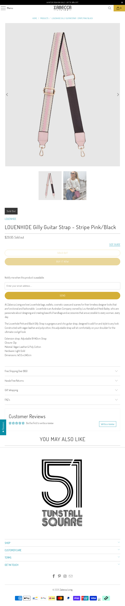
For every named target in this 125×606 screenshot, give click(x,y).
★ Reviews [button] (3, 427)
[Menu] (1, 8)
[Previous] (7, 94)
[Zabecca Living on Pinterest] (59, 576)
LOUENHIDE (10, 218)
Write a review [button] (107, 424)
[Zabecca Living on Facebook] (53, 576)
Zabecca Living (66, 589)
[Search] (110, 8)
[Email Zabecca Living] (70, 576)
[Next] (117, 94)
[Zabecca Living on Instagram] (65, 576)
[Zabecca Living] (62, 8)
